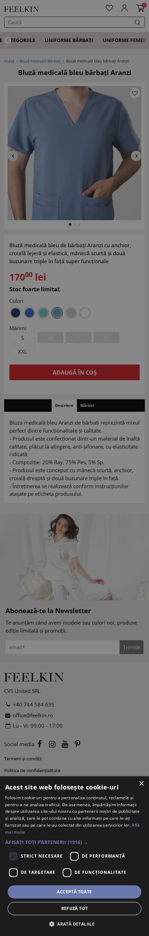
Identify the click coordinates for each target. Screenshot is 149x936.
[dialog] (74, 856)
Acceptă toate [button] (74, 892)
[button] (74, 842)
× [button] (141, 783)
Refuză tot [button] (74, 908)
